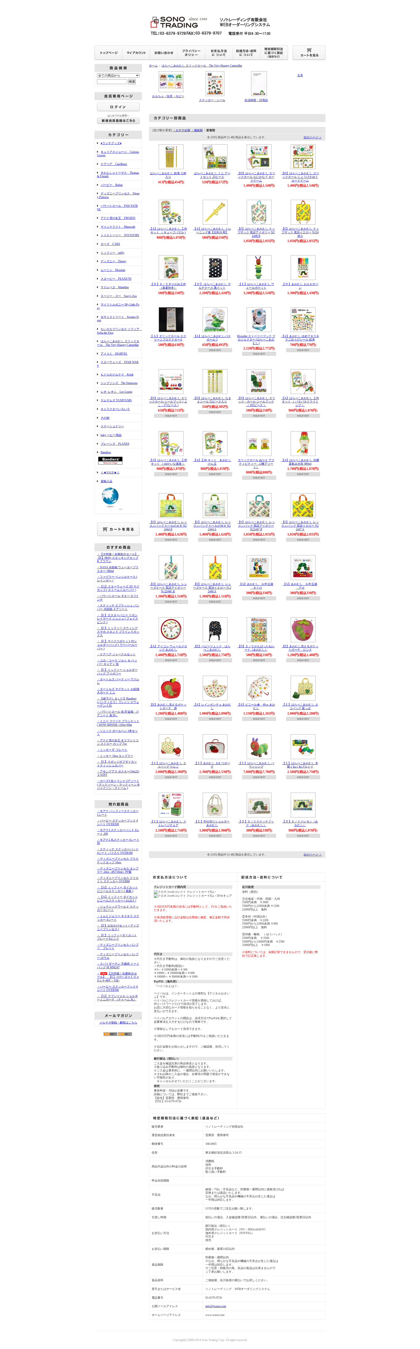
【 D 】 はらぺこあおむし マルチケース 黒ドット (212, 285)
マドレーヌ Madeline (115, 287)
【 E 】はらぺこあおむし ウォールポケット (256, 285)
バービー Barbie (112, 185)
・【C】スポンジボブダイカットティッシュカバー (117, 763)
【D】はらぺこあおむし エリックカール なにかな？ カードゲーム (256, 177)
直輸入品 (106, 481)
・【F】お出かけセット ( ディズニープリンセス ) (118, 927)
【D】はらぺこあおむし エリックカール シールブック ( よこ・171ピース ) (168, 401)
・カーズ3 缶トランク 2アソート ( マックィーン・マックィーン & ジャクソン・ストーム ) (118, 784)
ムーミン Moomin (113, 270)
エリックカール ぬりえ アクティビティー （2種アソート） (256, 463)
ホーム (153, 65)
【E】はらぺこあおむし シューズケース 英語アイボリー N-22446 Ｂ (168, 587)
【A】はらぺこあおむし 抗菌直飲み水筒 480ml (300, 461)
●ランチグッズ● (111, 143)
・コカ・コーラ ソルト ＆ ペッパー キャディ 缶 (117, 662)
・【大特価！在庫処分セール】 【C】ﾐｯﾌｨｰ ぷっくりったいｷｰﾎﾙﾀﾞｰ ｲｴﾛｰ (118, 977)
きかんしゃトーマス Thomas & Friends (118, 174)
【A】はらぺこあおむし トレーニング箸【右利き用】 (212, 230)
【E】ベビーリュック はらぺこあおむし (212, 648)
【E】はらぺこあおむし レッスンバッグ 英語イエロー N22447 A (300, 525)
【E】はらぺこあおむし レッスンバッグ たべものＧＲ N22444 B (168, 525)
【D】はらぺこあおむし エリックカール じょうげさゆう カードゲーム (300, 177)
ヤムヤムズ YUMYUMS (116, 400)
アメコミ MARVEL (114, 353)
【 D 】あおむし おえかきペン (300, 285)
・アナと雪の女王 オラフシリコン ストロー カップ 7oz (118, 742)
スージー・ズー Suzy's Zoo (119, 296)
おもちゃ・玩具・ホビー (168, 96)
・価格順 (197, 130)
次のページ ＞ (313, 137)
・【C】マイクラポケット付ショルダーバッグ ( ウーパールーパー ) (117, 644)
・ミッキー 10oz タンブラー (115, 756)
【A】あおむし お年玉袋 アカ (300, 585)
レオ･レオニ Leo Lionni (116, 392)
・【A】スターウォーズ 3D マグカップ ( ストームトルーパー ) (118, 588)
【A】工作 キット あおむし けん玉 (212, 461)
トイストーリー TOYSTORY (120, 235)
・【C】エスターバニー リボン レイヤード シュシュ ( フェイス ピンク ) (117, 618)
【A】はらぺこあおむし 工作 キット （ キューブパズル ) (168, 230)
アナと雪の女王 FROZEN (118, 218)
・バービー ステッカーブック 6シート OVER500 (117, 988)
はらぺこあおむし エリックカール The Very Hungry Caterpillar (118, 343)
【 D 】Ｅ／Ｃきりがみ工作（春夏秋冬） (168, 285)
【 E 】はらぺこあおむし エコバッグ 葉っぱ (300, 706)
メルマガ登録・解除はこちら (118, 1022)
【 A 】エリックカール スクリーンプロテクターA (168, 338)
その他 (105, 418)
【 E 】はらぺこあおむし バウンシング (256, 765)
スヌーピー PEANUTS (116, 278)
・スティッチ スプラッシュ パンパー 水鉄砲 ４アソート (118, 607)
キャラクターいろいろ (115, 409)
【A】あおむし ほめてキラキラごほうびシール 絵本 (300, 338)
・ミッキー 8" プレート (112, 750)
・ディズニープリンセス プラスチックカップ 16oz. (118, 860)
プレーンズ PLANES (115, 444)
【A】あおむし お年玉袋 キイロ (256, 585)
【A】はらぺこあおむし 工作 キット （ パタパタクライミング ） (300, 401)
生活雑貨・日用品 (256, 100)
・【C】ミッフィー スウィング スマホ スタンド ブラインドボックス (118, 631)
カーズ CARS (110, 244)
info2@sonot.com (215, 1306)
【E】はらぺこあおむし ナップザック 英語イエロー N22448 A (300, 232)
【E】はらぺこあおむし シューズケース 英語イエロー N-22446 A (212, 587)
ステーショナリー (112, 426)
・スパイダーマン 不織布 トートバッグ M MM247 (118, 965)
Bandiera (106, 452)
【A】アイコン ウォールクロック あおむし (168, 648)
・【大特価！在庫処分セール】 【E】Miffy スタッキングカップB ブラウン (119, 557)
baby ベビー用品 (111, 435)
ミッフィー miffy (112, 252)
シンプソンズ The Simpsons (119, 383)
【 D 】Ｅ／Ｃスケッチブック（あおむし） (256, 823)
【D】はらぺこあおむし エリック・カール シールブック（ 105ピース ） (256, 401)
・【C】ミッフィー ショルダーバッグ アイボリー (117, 671)
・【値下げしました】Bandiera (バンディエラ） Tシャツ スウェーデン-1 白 (118, 702)
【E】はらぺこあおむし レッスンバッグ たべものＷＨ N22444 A (212, 525)
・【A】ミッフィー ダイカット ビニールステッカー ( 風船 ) (117, 889)
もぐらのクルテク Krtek (117, 374)
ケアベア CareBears (114, 164)
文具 (300, 75)
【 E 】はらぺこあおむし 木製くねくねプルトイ (300, 765)
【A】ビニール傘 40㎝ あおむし (256, 706)
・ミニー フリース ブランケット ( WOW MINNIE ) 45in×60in (118, 723)
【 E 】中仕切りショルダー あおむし (212, 823)
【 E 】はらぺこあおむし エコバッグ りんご (168, 765)
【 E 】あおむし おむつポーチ (212, 765)
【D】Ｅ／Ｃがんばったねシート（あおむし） (256, 648)
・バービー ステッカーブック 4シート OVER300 (117, 822)
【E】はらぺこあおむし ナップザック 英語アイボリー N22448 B (256, 232)
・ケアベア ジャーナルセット (116, 654)
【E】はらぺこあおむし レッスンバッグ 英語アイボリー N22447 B (256, 525)
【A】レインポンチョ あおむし (212, 706)
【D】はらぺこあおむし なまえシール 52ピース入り (212, 399)
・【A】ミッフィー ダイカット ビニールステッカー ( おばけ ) (117, 898)
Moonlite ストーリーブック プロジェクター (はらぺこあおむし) (256, 339)
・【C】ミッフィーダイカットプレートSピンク (117, 937)
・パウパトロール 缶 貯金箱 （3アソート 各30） (118, 713)
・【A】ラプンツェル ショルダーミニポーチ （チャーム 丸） (117, 997)
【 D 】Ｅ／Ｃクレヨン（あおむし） (300, 823)
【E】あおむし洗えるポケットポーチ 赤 (168, 706)
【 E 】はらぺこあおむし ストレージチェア (168, 823)
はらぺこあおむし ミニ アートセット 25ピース (212, 175)
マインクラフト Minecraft (118, 226)
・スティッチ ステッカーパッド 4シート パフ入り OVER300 (118, 851)
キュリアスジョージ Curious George (118, 153)
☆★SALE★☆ (110, 472)
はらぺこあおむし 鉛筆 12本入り (168, 175)
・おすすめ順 (181, 130)
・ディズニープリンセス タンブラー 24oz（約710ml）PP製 (118, 870)
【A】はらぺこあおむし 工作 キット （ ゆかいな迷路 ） (168, 461)
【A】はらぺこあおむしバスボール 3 (212, 338)
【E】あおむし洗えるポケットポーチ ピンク (300, 648)
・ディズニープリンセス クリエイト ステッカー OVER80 (118, 879)
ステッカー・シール (212, 100)
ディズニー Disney (113, 261)
